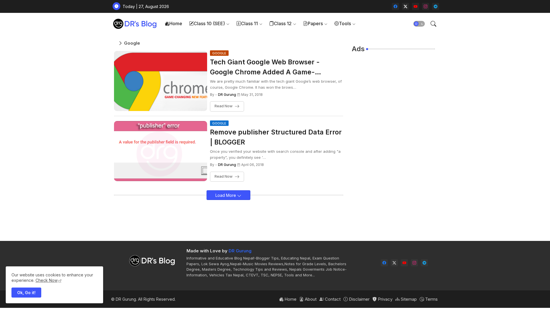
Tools (345, 23)
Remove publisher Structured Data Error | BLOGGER (276, 137)
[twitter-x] (405, 6)
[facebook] (395, 6)
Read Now (224, 106)
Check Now (47, 280)
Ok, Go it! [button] (26, 292)
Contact (332, 299)
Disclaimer (359, 299)
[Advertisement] (393, 143)
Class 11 (249, 23)
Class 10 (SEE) (209, 23)
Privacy (384, 299)
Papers (315, 23)
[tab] (173, 23)
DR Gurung (240, 250)
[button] (419, 24)
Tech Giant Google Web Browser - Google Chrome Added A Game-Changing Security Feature (265, 67)
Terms (431, 299)
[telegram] (435, 6)
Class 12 (283, 23)
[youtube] (415, 6)
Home (175, 23)
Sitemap (408, 299)
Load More (226, 195)
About (310, 299)
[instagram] (425, 6)
